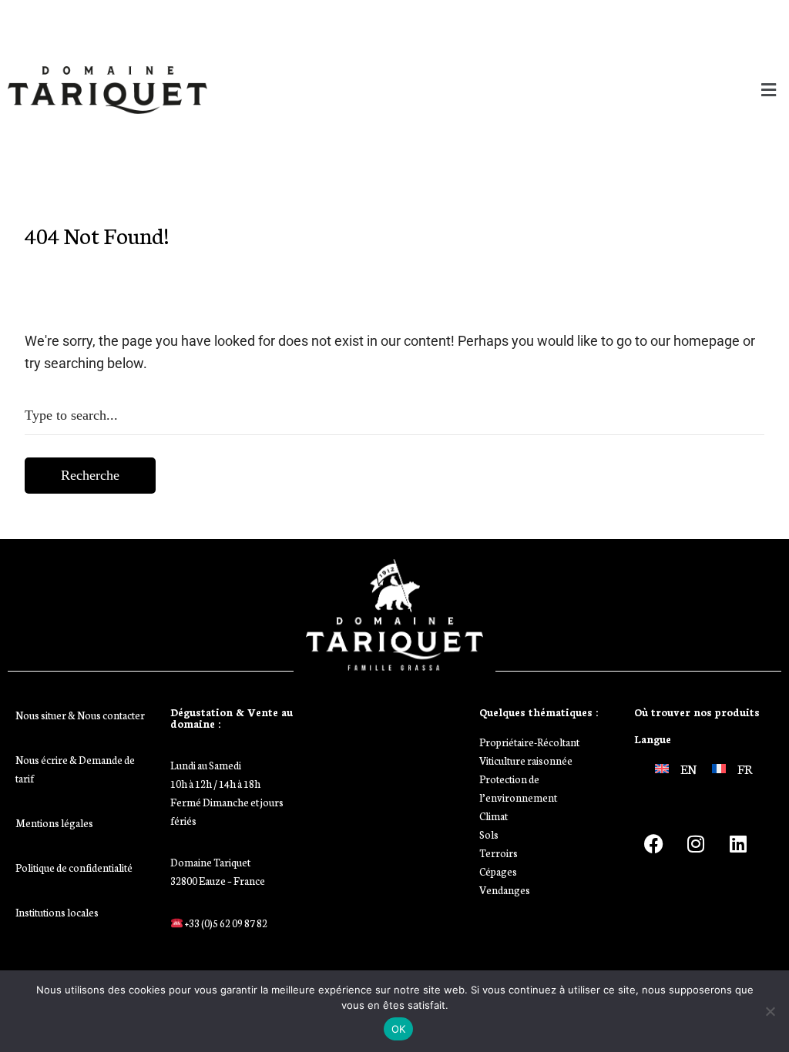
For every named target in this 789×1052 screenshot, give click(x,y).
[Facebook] (653, 844)
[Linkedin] (738, 844)
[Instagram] (696, 844)
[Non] (769, 1011)
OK (398, 1029)
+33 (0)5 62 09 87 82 (225, 923)
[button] (591, 89)
